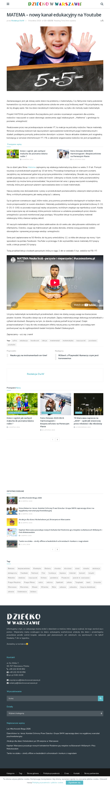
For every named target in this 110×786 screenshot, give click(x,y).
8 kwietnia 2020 (34, 21)
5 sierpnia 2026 (25, 536)
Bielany (48, 569)
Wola (54, 587)
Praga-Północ (29, 582)
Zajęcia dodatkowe (87, 587)
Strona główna (33, 773)
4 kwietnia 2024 (27, 159)
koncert (82, 573)
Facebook (35, 341)
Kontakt (77, 773)
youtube (11, 345)
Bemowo (11, 569)
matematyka (68, 341)
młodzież (22, 578)
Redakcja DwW (17, 21)
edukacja (24, 341)
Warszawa (12, 587)
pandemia (54, 578)
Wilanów (44, 587)
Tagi (20, 773)
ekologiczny (12, 573)
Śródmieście (22, 592)
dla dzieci (68, 569)
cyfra (14, 341)
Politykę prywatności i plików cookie (48, 782)
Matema (32, 167)
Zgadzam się (74, 782)
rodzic (40, 582)
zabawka (73, 587)
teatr (88, 582)
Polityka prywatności (51, 773)
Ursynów (97, 582)
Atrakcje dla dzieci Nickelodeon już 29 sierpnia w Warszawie (44, 519)
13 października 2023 (83, 427)
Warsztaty (24, 587)
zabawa (63, 587)
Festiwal (34, 573)
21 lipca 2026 (25, 544)
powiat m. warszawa (81, 578)
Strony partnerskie (91, 773)
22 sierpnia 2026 (26, 501)
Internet (72, 573)
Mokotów (11, 578)
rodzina (50, 582)
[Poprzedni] (53, 439)
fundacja (52, 573)
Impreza (63, 573)
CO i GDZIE (48, 21)
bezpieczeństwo (24, 569)
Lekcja (44, 341)
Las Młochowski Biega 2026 (30, 498)
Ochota (44, 578)
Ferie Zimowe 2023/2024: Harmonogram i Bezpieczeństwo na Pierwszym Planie (85, 153)
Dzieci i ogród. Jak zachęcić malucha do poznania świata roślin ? (33, 153)
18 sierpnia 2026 (26, 523)
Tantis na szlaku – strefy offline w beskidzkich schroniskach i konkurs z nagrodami (53, 541)
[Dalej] (57, 439)
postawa (92, 341)
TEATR (78, 413)
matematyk (55, 341)
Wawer (35, 587)
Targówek (79, 582)
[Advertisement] (55, 465)
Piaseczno (65, 578)
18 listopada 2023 (78, 159)
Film (43, 573)
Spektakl (59, 582)
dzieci (77, 569)
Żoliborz (33, 592)
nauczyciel (81, 341)
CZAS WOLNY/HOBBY (18, 413)
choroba (57, 569)
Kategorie (10, 773)
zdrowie (11, 592)
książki (91, 573)
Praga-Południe (14, 582)
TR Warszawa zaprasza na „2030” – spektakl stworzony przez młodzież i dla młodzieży (88, 421)
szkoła (69, 582)
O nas (66, 773)
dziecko (86, 569)
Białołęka (37, 569)
